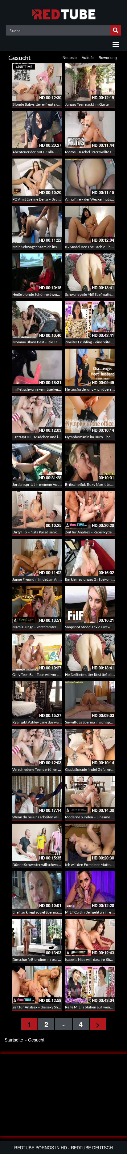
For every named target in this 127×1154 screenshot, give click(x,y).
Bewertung (108, 57)
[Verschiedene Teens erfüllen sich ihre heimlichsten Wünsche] (37, 747)
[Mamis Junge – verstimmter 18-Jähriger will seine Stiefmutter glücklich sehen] (37, 604)
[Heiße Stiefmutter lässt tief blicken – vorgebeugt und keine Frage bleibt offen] (90, 652)
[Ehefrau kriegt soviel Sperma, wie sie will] (37, 890)
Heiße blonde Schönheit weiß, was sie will (45, 294)
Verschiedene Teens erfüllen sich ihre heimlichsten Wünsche (60, 769)
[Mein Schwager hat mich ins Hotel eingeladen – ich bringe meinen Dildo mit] (37, 224)
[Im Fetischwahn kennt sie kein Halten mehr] (37, 367)
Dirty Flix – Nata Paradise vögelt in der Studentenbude (55, 532)
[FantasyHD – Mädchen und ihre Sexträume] (37, 414)
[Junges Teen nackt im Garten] (90, 82)
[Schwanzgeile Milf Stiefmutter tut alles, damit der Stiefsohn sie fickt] (90, 272)
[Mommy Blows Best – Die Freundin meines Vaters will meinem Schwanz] (37, 319)
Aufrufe (88, 57)
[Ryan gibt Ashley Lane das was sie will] (37, 700)
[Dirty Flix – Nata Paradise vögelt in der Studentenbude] (37, 509)
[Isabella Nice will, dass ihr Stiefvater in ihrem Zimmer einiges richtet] (90, 937)
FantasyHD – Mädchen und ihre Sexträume (46, 437)
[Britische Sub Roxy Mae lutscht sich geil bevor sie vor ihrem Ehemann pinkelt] (90, 462)
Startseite (14, 1040)
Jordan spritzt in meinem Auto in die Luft (44, 484)
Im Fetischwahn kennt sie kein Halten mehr (46, 389)
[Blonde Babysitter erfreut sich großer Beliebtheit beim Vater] (37, 82)
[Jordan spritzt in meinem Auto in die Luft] (37, 462)
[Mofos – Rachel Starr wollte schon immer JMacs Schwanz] (90, 129)
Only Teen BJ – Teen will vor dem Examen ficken (50, 674)
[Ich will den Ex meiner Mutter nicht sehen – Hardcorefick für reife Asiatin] (90, 842)
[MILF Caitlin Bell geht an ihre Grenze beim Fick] (90, 890)
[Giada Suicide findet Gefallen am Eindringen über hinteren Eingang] (90, 747)
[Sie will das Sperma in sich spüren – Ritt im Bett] (90, 700)
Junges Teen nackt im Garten (88, 104)
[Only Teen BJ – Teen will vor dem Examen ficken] (37, 652)
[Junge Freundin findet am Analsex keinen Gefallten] (37, 557)
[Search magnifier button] (115, 30)
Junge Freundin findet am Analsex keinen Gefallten (52, 579)
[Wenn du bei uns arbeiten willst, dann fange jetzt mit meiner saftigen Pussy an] (37, 794)
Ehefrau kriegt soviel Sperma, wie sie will (44, 912)
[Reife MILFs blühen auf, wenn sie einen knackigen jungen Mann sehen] (90, 984)
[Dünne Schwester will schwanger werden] (37, 842)
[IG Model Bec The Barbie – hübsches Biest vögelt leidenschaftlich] (90, 224)
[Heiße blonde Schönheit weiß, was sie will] (37, 272)
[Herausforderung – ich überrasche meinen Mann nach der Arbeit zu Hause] (90, 367)
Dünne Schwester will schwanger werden (45, 864)
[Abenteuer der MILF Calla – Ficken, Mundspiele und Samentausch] (37, 129)
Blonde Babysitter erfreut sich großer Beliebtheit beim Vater (60, 104)
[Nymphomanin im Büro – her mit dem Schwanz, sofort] (90, 414)
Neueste (70, 57)
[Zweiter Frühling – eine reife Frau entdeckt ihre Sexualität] (90, 319)
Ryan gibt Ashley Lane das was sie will (41, 722)
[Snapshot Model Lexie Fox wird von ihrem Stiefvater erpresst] (90, 604)
